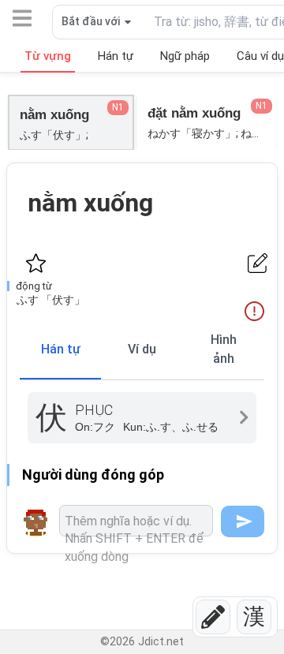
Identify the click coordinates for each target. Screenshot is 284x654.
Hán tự (60, 349)
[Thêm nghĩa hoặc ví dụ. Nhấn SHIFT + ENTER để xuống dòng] (136, 520)
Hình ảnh (224, 349)
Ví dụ (142, 349)
